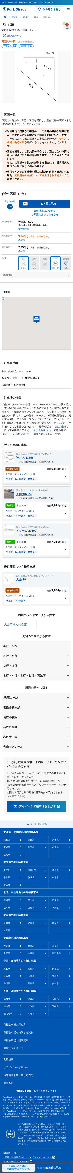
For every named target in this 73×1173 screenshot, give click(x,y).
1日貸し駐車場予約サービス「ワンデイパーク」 (28, 1157)
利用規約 (8, 1059)
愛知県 (15, 17)
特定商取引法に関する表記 (18, 1075)
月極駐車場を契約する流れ (18, 1032)
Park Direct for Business (16, 1161)
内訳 (23, 240)
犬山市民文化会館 (15, 624)
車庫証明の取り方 (13, 1048)
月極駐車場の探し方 (15, 1024)
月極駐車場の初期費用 (16, 1040)
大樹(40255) (24, 494)
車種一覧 (25, 229)
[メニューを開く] (68, 9)
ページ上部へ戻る (38, 824)
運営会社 (8, 1083)
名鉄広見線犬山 (22, 434)
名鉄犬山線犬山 (42, 430)
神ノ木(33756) (25, 457)
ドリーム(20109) (26, 530)
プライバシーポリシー (16, 1067)
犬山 (36, 17)
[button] (36, 646)
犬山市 (26, 17)
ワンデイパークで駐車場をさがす (34, 806)
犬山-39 (21, 579)
